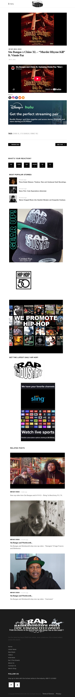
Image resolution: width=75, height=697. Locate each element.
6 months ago (24, 592)
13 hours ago (23, 189)
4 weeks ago (24, 492)
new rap (12, 492)
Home (10, 647)
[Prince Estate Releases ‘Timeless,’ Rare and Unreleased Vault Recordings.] (13, 180)
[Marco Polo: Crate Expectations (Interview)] (13, 189)
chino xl (16, 133)
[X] (9, 97)
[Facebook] (16, 97)
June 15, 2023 (12, 59)
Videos (10, 655)
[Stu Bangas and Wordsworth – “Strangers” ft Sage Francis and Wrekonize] (37, 518)
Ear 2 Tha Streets (14, 660)
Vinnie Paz (34, 133)
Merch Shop (12, 668)
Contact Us (12, 666)
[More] (23, 97)
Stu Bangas (25, 133)
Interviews (11, 658)
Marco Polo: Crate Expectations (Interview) (32, 191)
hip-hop (11, 49)
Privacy (58, 694)
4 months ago (24, 539)
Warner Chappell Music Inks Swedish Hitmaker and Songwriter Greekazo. (42, 200)
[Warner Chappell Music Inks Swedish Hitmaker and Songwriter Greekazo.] (13, 198)
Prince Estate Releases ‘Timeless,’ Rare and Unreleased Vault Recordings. (42, 182)
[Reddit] (19, 97)
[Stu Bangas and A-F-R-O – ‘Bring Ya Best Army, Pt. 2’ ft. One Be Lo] (37, 471)
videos (20, 49)
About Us (11, 663)
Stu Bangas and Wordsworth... (21, 543)
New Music (11, 652)
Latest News (12, 649)
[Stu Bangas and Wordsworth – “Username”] (37, 571)
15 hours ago (23, 197)
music (15, 49)
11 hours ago (22, 180)
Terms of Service (48, 694)
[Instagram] (13, 97)
